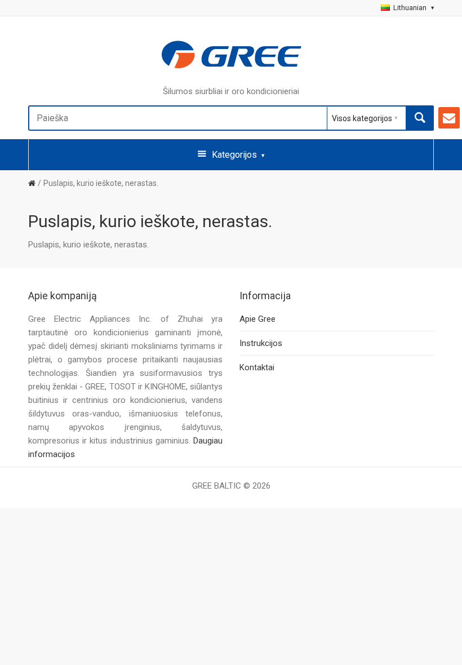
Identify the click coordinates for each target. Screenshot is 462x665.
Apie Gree (257, 319)
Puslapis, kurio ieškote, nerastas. (100, 183)
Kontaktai (256, 367)
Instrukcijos (260, 343)
